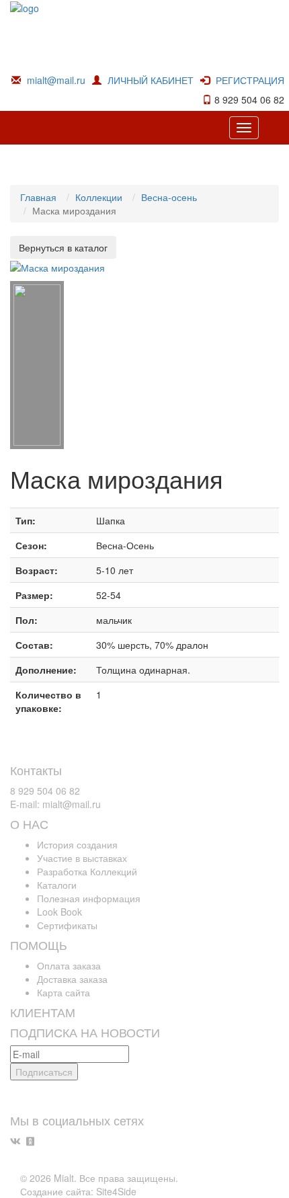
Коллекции (98, 197)
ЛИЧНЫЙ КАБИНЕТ (151, 80)
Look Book (59, 911)
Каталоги (57, 884)
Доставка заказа (72, 979)
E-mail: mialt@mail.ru (55, 804)
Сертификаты (67, 925)
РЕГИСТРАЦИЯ (250, 80)
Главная (38, 197)
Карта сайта (63, 992)
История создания (77, 844)
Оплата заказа (69, 965)
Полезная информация (88, 898)
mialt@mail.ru (56, 80)
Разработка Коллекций (87, 871)
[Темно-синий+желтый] (37, 365)
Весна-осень (169, 197)
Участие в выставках (82, 858)
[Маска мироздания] (57, 265)
